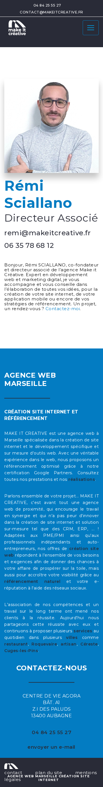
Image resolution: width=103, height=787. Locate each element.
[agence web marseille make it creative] (11, 765)
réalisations (81, 479)
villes (72, 637)
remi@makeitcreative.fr (47, 233)
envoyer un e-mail (51, 747)
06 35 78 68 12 (29, 245)
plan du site (48, 772)
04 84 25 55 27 (47, 5)
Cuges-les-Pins (21, 650)
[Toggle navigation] (91, 27)
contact (13, 772)
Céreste (89, 644)
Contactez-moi (62, 308)
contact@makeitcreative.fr (51, 12)
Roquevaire (44, 644)
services (83, 630)
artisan (69, 644)
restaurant (16, 644)
